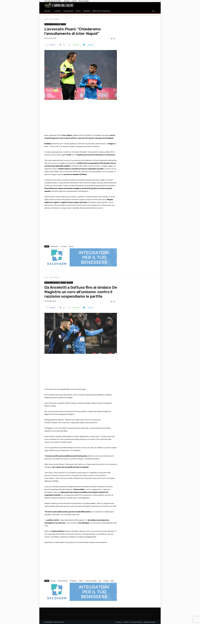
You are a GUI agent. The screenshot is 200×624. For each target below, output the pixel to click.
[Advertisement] (80, 117)
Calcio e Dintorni (54, 19)
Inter (63, 24)
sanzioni (71, 246)
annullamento (54, 246)
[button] (153, 11)
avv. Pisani (64, 246)
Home (46, 19)
